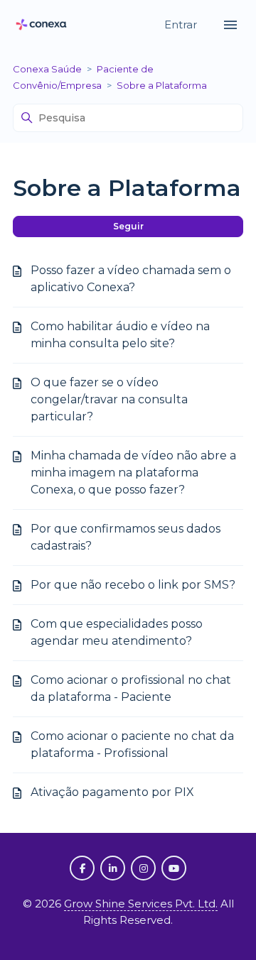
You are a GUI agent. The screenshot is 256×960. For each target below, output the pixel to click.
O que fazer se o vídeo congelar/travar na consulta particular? (109, 399)
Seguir (128, 226)
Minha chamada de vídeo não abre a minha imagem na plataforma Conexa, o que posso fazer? (133, 472)
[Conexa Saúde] (41, 25)
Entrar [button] (182, 24)
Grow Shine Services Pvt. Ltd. (141, 903)
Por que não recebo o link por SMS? (133, 584)
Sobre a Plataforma (162, 85)
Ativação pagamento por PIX (112, 792)
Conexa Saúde (47, 69)
